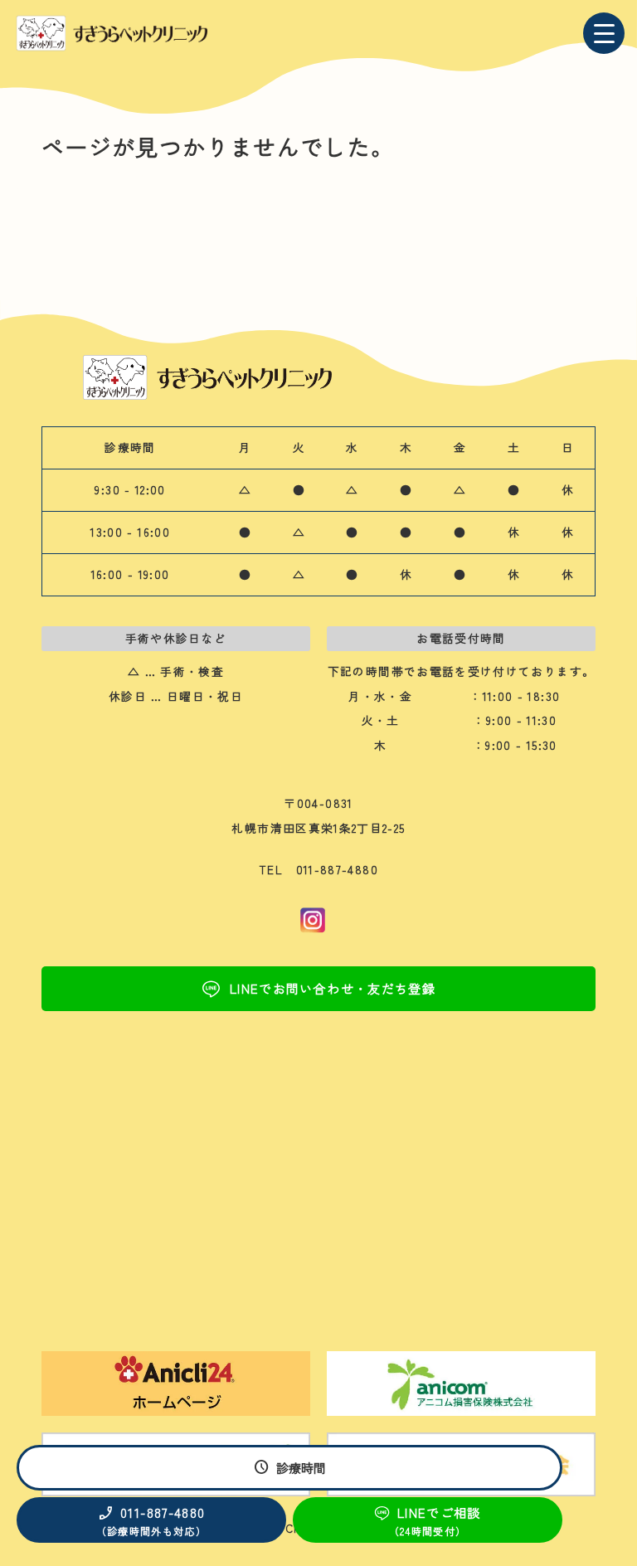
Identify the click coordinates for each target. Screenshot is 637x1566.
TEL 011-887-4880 (318, 869)
